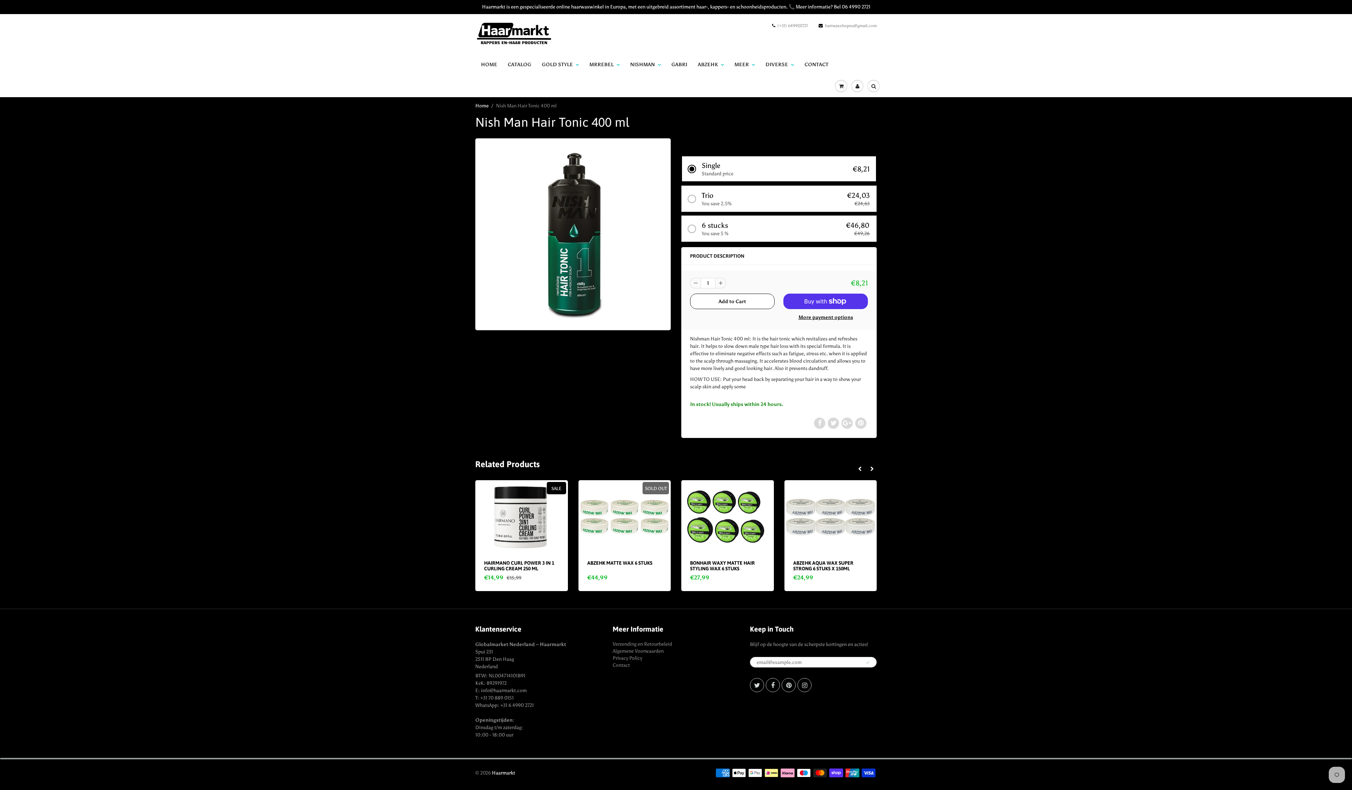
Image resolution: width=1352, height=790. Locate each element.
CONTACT (816, 65)
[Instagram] (804, 685)
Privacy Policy (627, 658)
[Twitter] (757, 685)
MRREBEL (601, 65)
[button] (779, 168)
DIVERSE (776, 65)
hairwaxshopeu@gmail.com (851, 25)
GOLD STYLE (557, 65)
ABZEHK (708, 65)
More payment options (826, 317)
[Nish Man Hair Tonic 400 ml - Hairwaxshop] (573, 233)
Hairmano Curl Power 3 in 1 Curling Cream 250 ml (519, 565)
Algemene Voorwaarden (638, 651)
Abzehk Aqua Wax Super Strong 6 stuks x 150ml (823, 565)
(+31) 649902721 (792, 25)
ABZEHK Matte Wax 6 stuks (619, 563)
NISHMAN (642, 65)
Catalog (519, 65)
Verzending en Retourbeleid (642, 644)
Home (489, 65)
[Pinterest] (789, 685)
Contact (621, 665)
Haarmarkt (503, 773)
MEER (741, 65)
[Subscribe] (867, 662)
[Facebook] (773, 685)
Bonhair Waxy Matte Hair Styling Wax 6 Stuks (722, 565)
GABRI (679, 65)
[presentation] (859, 469)
